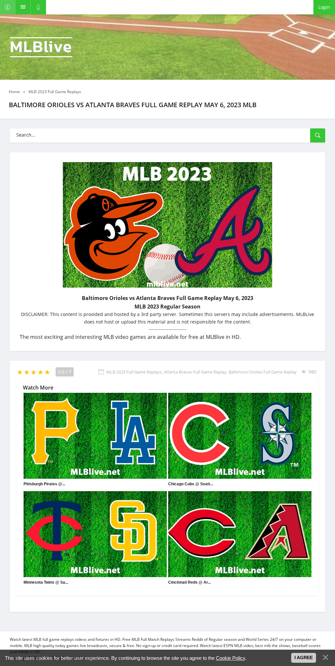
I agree (303, 657)
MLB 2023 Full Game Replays (134, 372)
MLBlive (41, 47)
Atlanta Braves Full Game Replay (195, 372)
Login (324, 7)
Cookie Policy (230, 658)
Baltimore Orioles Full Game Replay (263, 372)
